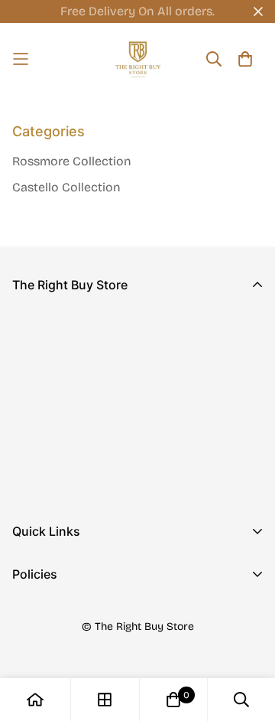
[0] (173, 699)
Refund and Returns (69, 638)
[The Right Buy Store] (138, 59)
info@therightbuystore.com (91, 446)
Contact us (43, 595)
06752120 (39, 425)
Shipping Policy (57, 662)
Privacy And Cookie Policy (87, 613)
